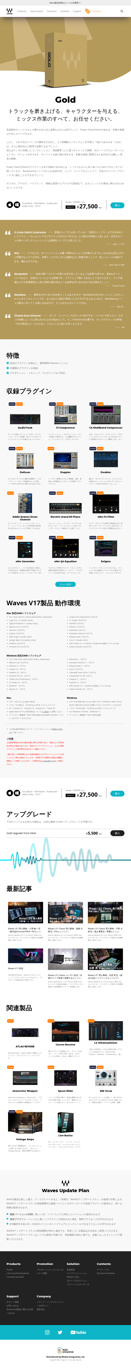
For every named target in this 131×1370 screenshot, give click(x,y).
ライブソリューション (77, 1273)
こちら (45, 711)
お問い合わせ (13, 1305)
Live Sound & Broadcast (18, 1273)
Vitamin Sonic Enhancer (27, 315)
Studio (10, 1269)
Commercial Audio (15, 1277)
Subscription (36, 11)
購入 (117, 205)
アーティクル (103, 1269)
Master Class (73, 1277)
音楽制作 (71, 1269)
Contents (64, 11)
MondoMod (20, 273)
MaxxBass (20, 294)
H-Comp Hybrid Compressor (30, 232)
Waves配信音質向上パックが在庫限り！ (65, 3)
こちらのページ (48, 761)
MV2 (16, 252)
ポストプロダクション (77, 1280)
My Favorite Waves (106, 1273)
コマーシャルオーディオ (78, 1284)
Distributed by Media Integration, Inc (65, 1356)
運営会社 (41, 1309)
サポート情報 (13, 1302)
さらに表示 (65, 584)
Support (77, 11)
